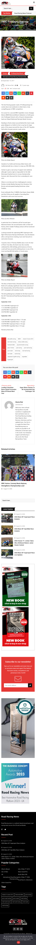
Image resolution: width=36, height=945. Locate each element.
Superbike (24, 356)
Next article (30, 385)
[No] (34, 939)
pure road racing (28, 347)
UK (2, 874)
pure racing (19, 347)
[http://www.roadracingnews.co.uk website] (15, 85)
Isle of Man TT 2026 (24, 877)
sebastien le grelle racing (14, 356)
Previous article (6, 385)
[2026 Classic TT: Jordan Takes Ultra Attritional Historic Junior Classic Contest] (7, 542)
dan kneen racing (12, 341)
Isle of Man (4, 872)
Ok (18, 942)
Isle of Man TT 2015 (24, 869)
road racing (17, 353)
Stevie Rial (19, 402)
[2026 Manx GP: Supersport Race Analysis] (7, 518)
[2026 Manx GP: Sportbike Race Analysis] (7, 530)
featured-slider (11, 344)
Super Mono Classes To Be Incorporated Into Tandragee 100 (27, 389)
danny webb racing (22, 341)
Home (4, 25)
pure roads (10, 350)
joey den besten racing (22, 344)
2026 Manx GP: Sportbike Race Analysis (12, 850)
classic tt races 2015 (28, 339)
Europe (9, 25)
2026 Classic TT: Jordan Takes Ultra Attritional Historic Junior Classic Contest (24, 543)
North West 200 (22, 874)
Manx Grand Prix (23, 872)
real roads (10, 353)
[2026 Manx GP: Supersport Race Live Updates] (7, 554)
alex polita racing (12, 339)
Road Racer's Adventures (25, 880)
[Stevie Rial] (17, 85)
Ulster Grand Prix (6, 882)
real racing (17, 350)
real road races (6, 902)
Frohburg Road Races (17, 73)
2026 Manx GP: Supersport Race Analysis (13, 843)
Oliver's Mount (5, 869)
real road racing (26, 350)
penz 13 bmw (11, 347)
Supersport (10, 359)
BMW (19, 339)
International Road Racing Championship (14, 77)
